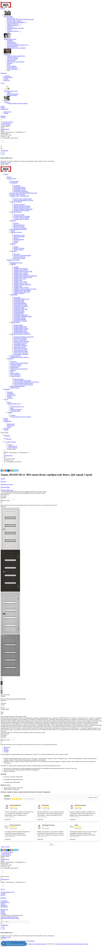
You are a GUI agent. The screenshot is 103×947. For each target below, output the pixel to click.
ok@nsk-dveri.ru (5, 129)
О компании (7, 76)
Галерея (3, 912)
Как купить (7, 747)
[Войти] (1, 148)
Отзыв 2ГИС (8, 819)
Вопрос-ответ (7, 111)
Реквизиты (7, 80)
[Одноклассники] (4, 471)
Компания (3, 898)
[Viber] (11, 471)
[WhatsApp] (13, 471)
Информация (4, 906)
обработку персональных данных (37, 944)
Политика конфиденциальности (9, 916)
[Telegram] (17, 471)
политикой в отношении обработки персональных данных (72, 944)
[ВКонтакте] (2, 471)
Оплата (6, 748)
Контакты (3, 914)
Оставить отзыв (92, 797)
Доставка (6, 750)
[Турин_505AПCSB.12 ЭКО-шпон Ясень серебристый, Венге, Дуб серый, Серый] (10, 549)
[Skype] (15, 471)
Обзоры (6, 113)
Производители (8, 77)
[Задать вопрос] (1, 502)
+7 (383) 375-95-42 (8, 122)
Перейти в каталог (6, 162)
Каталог (3, 895)
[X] (8, 471)
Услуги (3, 889)
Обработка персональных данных (10, 918)
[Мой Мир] (6, 471)
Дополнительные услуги (7, 892)
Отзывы (6, 79)
